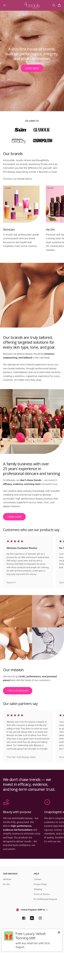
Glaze (47, 946)
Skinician (7, 879)
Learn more (14, 516)
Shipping (38, 889)
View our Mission (17, 690)
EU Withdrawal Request (45, 899)
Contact (37, 879)
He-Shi (6, 884)
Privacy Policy (40, 884)
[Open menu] (4, 5)
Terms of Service (42, 894)
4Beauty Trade (28, 946)
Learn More (32, 68)
